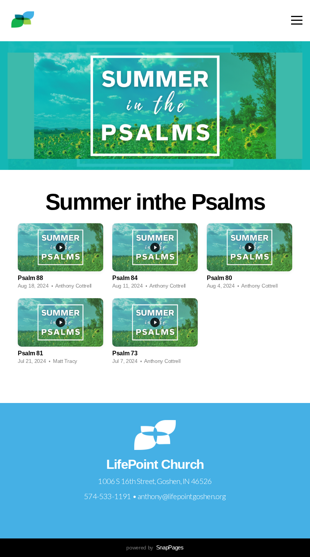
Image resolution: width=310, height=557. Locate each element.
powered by (155, 548)
